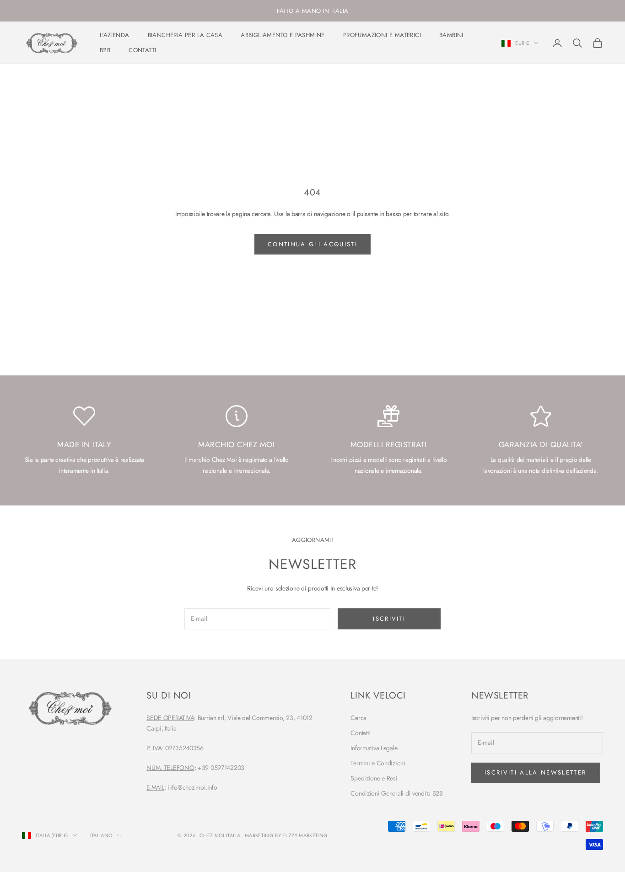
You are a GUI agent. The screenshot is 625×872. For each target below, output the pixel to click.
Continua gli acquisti (312, 244)
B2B (105, 50)
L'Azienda (114, 35)
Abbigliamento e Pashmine (283, 35)
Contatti (142, 50)
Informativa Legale (373, 748)
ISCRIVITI (389, 618)
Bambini (451, 35)
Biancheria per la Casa (185, 35)
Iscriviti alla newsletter (536, 772)
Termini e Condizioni (377, 763)
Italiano (101, 835)
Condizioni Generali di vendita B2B (396, 793)
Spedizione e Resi (373, 778)
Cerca (358, 717)
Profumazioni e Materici (382, 35)
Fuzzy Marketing (305, 835)
